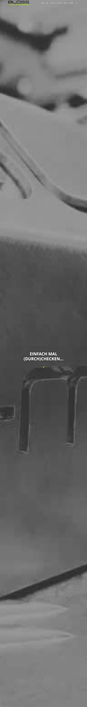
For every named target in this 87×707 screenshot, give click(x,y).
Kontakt (72, 3)
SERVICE (66, 3)
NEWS (42, 3)
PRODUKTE (59, 3)
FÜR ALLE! (53, 3)
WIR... (47, 3)
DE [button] (76, 3)
